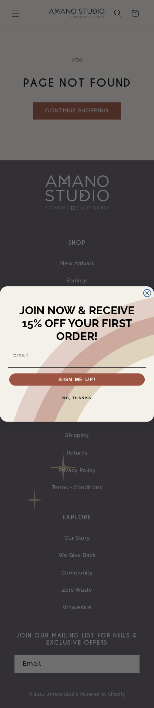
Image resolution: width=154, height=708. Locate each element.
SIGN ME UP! (77, 379)
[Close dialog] (147, 293)
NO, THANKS (77, 398)
